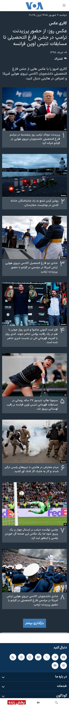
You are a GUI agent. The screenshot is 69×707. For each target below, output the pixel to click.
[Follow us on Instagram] (29, 657)
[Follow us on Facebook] (63, 657)
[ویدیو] (38, 702)
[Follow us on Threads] (21, 657)
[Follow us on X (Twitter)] (46, 657)
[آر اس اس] (13, 657)
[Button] (60, 59)
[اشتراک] (55, 665)
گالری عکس (58, 23)
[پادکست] (63, 665)
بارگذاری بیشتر (34, 623)
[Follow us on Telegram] (55, 657)
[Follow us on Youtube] (38, 657)
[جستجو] (56, 702)
